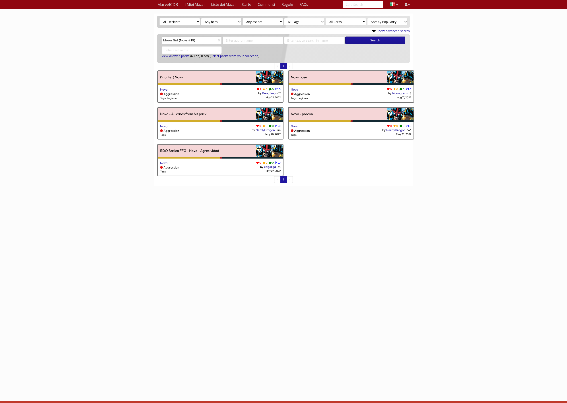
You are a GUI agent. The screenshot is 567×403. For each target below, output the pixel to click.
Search (375, 40)
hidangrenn (400, 93)
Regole (287, 4)
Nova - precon (302, 114)
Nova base (299, 77)
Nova (163, 89)
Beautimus (269, 93)
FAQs (304, 4)
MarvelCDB (167, 4)
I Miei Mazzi (194, 4)
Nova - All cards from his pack (183, 114)
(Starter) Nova (171, 77)
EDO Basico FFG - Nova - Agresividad (189, 151)
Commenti (266, 4)
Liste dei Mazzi (223, 4)
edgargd (270, 167)
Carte (246, 4)
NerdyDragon (265, 130)
